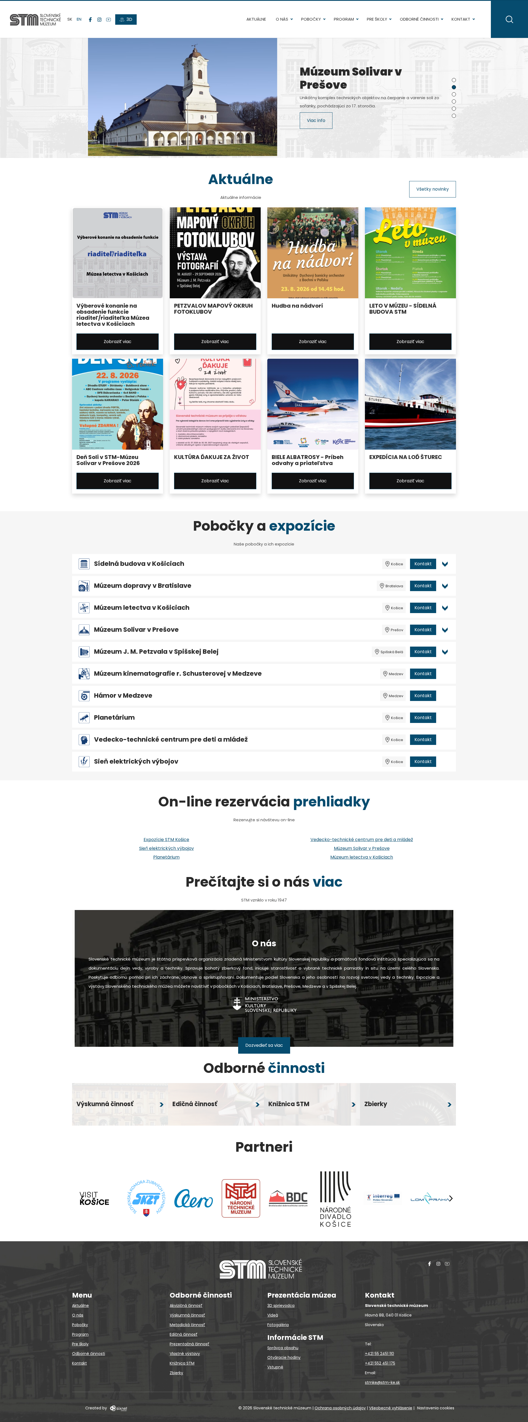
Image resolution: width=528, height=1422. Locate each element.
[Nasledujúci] (450, 1198)
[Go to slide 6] (454, 116)
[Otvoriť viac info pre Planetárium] (445, 717)
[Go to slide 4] (454, 101)
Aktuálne (256, 19)
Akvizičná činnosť (186, 1305)
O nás (282, 19)
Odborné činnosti (419, 19)
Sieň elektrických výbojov (136, 761)
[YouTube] (108, 19)
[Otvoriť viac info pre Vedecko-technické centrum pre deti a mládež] (445, 739)
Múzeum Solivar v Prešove (136, 629)
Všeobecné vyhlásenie (390, 1408)
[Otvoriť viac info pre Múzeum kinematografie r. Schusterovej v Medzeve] (445, 673)
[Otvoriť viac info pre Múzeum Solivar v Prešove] (445, 629)
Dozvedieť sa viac (264, 1045)
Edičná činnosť (183, 1334)
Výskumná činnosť (187, 1315)
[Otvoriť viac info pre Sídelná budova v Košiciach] (445, 563)
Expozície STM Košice (166, 839)
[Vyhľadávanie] (509, 19)
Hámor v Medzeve (123, 695)
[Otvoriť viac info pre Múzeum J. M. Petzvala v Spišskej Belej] (445, 651)
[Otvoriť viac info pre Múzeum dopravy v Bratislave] (445, 585)
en (79, 19)
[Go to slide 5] (454, 109)
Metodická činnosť (187, 1325)
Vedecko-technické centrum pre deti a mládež (171, 739)
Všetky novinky (432, 189)
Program (344, 19)
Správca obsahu (282, 1348)
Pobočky (311, 19)
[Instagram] (99, 19)
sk (69, 19)
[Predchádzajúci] (82, 1198)
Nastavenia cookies (435, 1408)
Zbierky (176, 1373)
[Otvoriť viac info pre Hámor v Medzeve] (445, 695)
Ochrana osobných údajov (340, 1408)
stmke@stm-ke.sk (382, 1382)
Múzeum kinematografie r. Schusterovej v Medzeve (178, 673)
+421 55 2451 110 (379, 1353)
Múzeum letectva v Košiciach (141, 607)
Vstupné (275, 1367)
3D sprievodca (281, 1305)
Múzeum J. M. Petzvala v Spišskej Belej (156, 651)
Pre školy (377, 19)
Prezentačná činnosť (189, 1344)
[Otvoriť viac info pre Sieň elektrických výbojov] (445, 761)
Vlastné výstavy (185, 1353)
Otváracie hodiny (284, 1357)
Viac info (316, 121)
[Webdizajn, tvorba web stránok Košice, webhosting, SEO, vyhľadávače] (118, 1408)
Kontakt (461, 19)
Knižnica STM (182, 1363)
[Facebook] (90, 19)
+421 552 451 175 (380, 1363)
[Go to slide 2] (454, 87)
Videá (272, 1315)
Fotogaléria (278, 1325)
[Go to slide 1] (454, 80)
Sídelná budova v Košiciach (139, 563)
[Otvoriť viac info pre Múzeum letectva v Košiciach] (445, 607)
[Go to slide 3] (454, 94)
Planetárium (114, 717)
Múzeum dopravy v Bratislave (142, 585)
